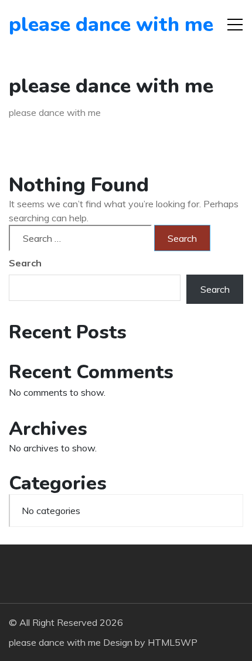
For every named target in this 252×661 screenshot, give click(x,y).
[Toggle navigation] (235, 24)
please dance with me (76, 24)
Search (25, 263)
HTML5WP (172, 642)
